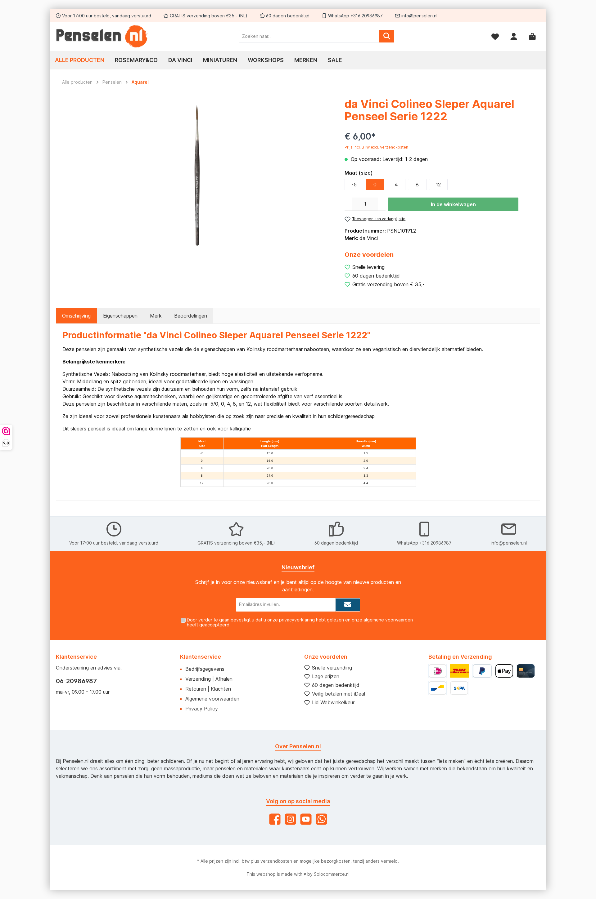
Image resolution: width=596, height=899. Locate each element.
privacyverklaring (297, 619)
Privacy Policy (201, 708)
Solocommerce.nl (332, 874)
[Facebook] (275, 819)
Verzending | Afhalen (209, 679)
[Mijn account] (514, 36)
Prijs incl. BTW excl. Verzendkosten (376, 147)
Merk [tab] (156, 316)
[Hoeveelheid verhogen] (382, 204)
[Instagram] (290, 819)
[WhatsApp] (321, 819)
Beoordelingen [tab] (190, 316)
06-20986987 (76, 681)
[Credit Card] (526, 671)
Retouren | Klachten (208, 689)
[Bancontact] (437, 688)
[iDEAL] (437, 671)
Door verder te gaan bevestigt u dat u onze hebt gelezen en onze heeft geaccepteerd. (300, 622)
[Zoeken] (386, 36)
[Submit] (347, 605)
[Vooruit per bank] (459, 688)
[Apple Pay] (504, 671)
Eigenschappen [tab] (120, 316)
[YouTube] (306, 819)
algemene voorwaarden (388, 619)
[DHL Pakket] (459, 671)
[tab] (76, 315)
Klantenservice (200, 656)
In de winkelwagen (453, 204)
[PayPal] (482, 671)
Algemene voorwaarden (212, 699)
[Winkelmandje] (532, 36)
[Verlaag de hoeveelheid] (348, 204)
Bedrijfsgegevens (204, 669)
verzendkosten (276, 861)
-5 (354, 184)
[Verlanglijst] (495, 36)
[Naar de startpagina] (102, 36)
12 (438, 184)
